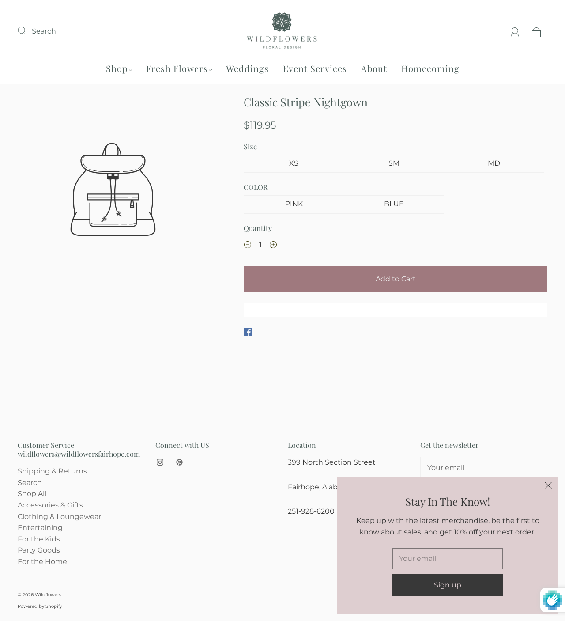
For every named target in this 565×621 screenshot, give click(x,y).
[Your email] (483, 468)
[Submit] (27, 30)
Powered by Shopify (40, 606)
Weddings (247, 68)
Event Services (315, 68)
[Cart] (536, 31)
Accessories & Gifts (50, 505)
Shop (117, 68)
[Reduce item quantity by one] (247, 246)
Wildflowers (48, 595)
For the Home (42, 561)
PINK (294, 204)
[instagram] (160, 462)
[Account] (515, 31)
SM (393, 163)
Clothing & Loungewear (59, 516)
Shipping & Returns (52, 471)
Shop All (32, 493)
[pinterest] (179, 462)
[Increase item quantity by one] (273, 246)
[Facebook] (247, 331)
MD (494, 163)
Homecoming (430, 68)
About (374, 68)
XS (293, 163)
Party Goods (39, 550)
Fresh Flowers (177, 68)
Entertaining (40, 527)
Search (44, 31)
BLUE (394, 204)
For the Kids (39, 539)
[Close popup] (548, 486)
